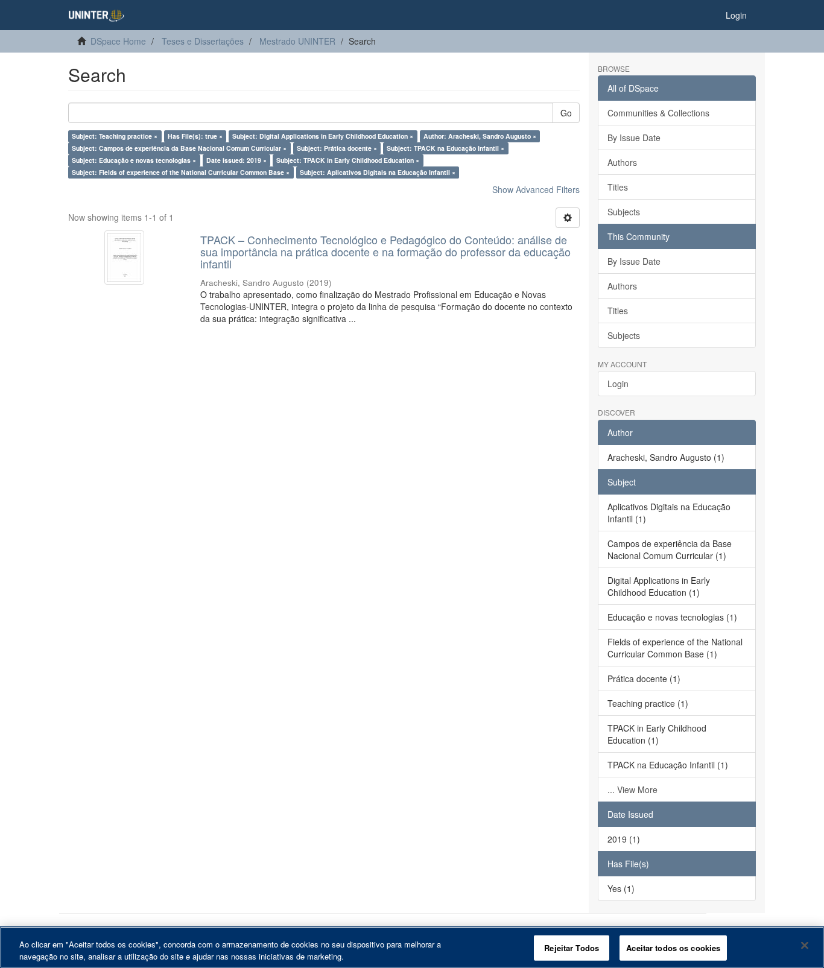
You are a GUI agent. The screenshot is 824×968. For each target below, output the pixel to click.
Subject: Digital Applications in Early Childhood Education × (322, 136)
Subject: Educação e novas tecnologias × (134, 160)
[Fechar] (804, 945)
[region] (412, 947)
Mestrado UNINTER (297, 41)
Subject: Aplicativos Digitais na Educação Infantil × (377, 172)
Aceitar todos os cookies (673, 948)
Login (618, 384)
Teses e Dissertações (203, 41)
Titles (617, 187)
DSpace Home (118, 41)
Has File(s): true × (195, 136)
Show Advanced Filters (536, 189)
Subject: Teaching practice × (114, 136)
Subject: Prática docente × (337, 148)
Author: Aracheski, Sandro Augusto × (479, 136)
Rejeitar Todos (571, 948)
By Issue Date (634, 137)
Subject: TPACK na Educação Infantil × (445, 148)
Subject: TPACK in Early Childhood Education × (347, 160)
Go (566, 113)
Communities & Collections (658, 113)
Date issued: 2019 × (236, 160)
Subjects (623, 212)
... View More (632, 789)
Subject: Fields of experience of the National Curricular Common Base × (181, 172)
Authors (622, 162)
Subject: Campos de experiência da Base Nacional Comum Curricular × (179, 148)
